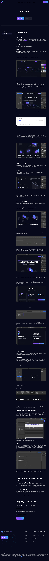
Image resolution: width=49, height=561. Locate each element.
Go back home (28, 18)
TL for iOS (39, 535)
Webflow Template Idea (22, 514)
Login (33, 541)
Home (19, 2)
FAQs (3, 39)
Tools (26, 541)
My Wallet (34, 538)
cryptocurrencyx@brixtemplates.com (26, 486)
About (22, 2)
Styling (3, 31)
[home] (7, 2)
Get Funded (27, 538)
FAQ (24, 2)
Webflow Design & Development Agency (37, 493)
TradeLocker (29, 2)
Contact (33, 2)
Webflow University (27, 40)
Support (3, 37)
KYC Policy (45, 535)
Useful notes (4, 35)
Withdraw (34, 535)
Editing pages (4, 33)
